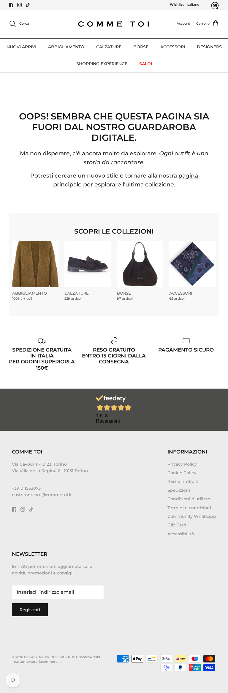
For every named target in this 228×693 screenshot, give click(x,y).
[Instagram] (19, 5)
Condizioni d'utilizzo (188, 499)
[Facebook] (11, 5)
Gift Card (176, 525)
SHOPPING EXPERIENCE (101, 63)
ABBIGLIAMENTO (66, 47)
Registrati (30, 609)
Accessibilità (180, 533)
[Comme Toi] (114, 24)
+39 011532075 (26, 488)
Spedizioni (178, 490)
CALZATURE (108, 47)
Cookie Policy (181, 472)
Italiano (193, 4)
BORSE (140, 47)
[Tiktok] (28, 5)
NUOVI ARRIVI (21, 47)
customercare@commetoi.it (42, 494)
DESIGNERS (209, 47)
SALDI (145, 63)
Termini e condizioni (189, 507)
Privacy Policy (182, 464)
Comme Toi (33, 657)
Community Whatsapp (191, 516)
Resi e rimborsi (183, 481)
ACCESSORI (172, 47)
